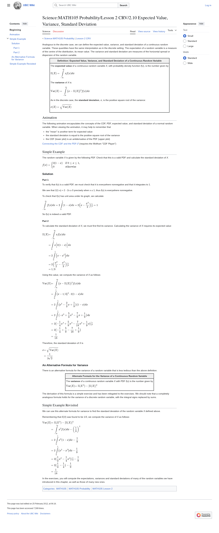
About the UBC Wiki (29, 513)
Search (123, 5)
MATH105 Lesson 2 (103, 488)
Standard (192, 41)
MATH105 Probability (79, 488)
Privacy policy (13, 513)
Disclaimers (45, 513)
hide (25, 24)
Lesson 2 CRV (83, 38)
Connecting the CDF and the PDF (59, 143)
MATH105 (61, 488)
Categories (48, 488)
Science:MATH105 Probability (59, 38)
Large (191, 46)
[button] (8, 5)
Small (190, 35)
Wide (190, 63)
